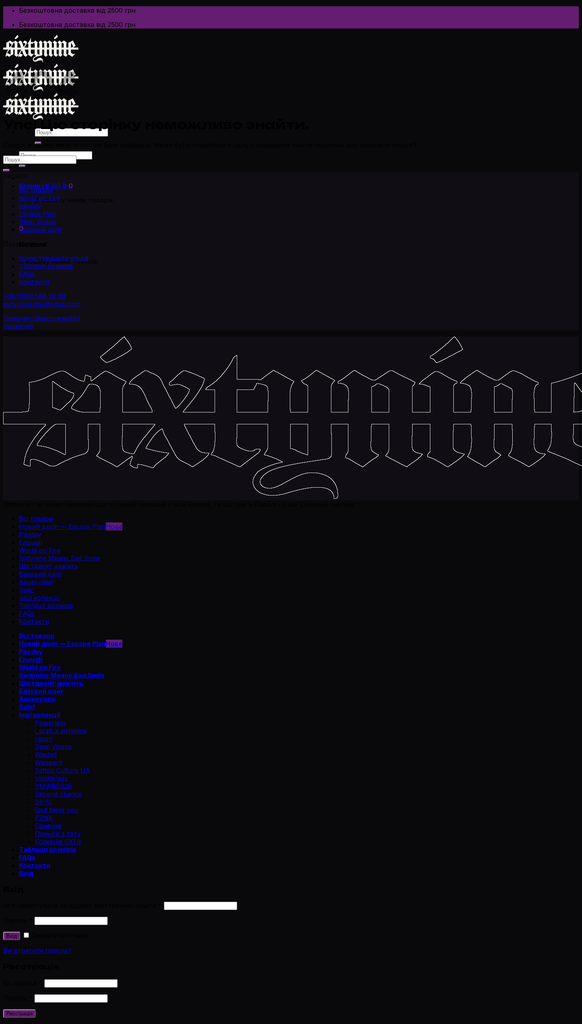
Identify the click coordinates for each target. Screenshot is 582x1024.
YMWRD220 (53, 786)
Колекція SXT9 (58, 841)
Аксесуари (36, 582)
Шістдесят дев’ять (48, 566)
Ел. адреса (22, 983)
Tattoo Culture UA (62, 770)
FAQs (27, 274)
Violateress (51, 778)
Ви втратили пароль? (37, 950)
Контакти (34, 282)
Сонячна (48, 826)
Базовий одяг (40, 230)
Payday (30, 534)
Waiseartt (49, 762)
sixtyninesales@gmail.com (41, 304)
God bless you (56, 810)
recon (44, 739)
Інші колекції (39, 598)
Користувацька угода (53, 258)
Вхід (11, 936)
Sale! (26, 590)
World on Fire (39, 198)
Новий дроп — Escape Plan (62, 526)
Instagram (18, 326)
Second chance (58, 794)
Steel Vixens (37, 222)
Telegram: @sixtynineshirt (41, 318)
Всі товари (36, 190)
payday (30, 206)
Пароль (17, 920)
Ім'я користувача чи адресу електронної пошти (82, 905)
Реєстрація (19, 1013)
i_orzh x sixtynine (61, 731)
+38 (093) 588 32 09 (34, 296)
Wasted (46, 754)
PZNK (44, 818)
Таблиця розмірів (46, 266)
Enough (30, 542)
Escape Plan (37, 214)
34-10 (43, 802)
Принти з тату (58, 834)
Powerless (50, 723)
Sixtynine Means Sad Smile (59, 558)
